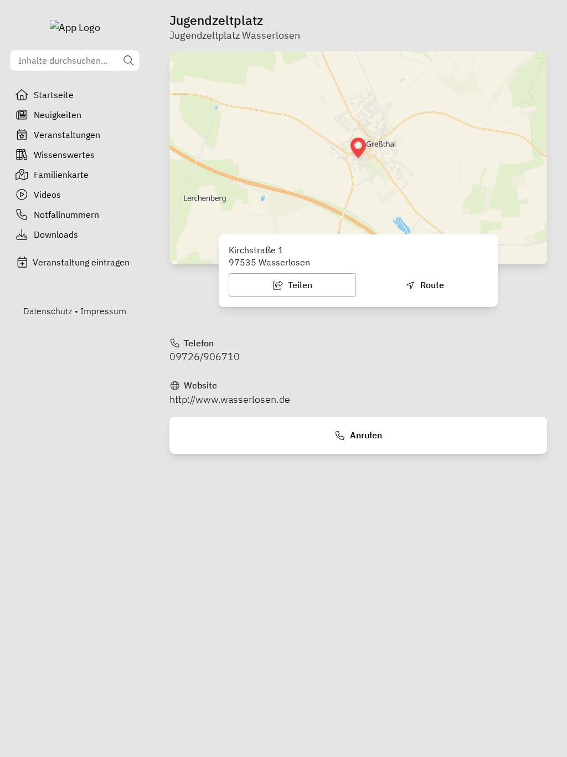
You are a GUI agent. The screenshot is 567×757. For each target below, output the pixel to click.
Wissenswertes (64, 154)
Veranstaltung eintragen (81, 262)
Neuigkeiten (57, 114)
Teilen (299, 284)
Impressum (103, 310)
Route (431, 284)
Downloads (56, 234)
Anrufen (365, 435)
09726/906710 (204, 356)
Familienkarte (61, 174)
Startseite (54, 94)
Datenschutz (47, 310)
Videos (47, 194)
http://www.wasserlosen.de (229, 399)
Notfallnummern (66, 214)
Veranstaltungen (67, 134)
